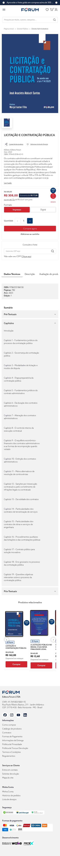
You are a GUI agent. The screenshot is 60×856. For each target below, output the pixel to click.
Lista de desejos (9, 799)
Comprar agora (30, 228)
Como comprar (9, 725)
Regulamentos (8, 756)
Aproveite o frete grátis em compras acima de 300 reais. (30, 2)
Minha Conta (7, 791)
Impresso (17, 209)
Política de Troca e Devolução (15, 748)
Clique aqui (26, 256)
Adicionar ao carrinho (30, 234)
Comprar (16, 664)
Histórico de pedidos (11, 795)
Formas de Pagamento (12, 736)
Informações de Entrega (12, 740)
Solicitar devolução (10, 774)
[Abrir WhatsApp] (53, 849)
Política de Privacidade (12, 744)
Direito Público (22, 29)
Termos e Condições (11, 752)
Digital (43, 209)
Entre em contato (10, 770)
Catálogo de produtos (12, 728)
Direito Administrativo (40, 29)
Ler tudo (8, 183)
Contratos (6, 732)
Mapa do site (7, 777)
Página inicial (9, 29)
